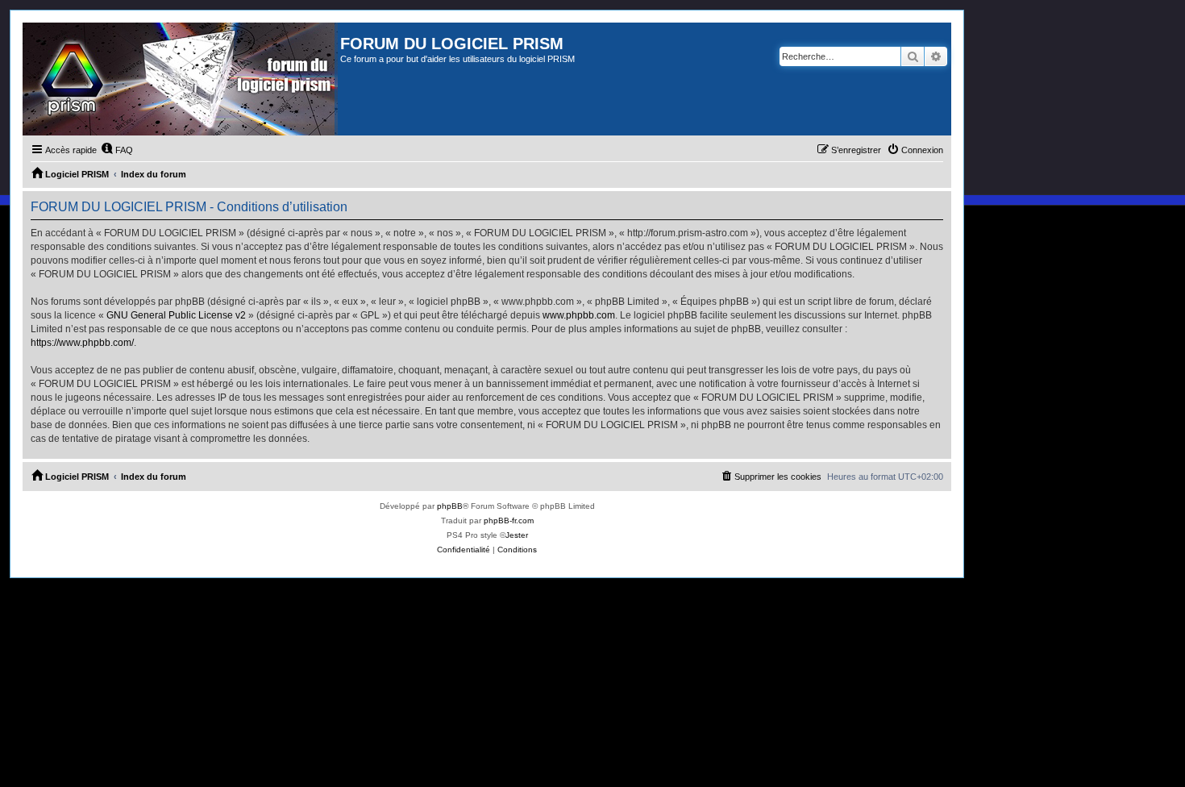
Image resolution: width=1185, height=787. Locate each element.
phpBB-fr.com (509, 520)
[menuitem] (117, 150)
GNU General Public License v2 (176, 315)
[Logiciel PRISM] (181, 79)
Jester (516, 535)
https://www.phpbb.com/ (82, 342)
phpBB (450, 506)
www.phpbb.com (579, 315)
